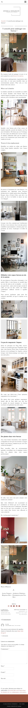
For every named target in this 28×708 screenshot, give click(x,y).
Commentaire (5, 649)
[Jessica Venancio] (14, 11)
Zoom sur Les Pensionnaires (6, 612)
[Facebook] (16, 606)
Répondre (5, 635)
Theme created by (14, 706)
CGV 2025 (21, 703)
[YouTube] (14, 606)
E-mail (3, 672)
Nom (3, 666)
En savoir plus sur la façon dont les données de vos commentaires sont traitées (13, 691)
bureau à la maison (18, 76)
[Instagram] (8, 606)
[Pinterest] (11, 606)
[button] (26, 2)
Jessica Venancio (12, 703)
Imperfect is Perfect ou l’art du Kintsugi (20, 612)
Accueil (3, 21)
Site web (3, 678)
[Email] (19, 606)
